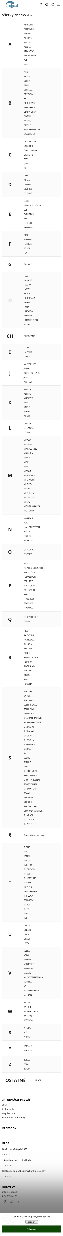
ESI (25, 209)
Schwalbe (29, 744)
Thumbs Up (30, 878)
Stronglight (31, 806)
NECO (27, 531)
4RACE (38, 1080)
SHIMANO (29, 731)
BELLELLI (28, 89)
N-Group (28, 518)
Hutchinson (31, 320)
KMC (26, 402)
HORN (27, 302)
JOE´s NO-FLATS (32, 372)
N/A (26, 522)
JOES (26, 377)
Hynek (27, 324)
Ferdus (28, 243)
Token (27, 882)
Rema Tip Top (31, 657)
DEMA (27, 180)
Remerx (28, 661)
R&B (26, 630)
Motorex (29, 510)
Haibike (28, 280)
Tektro (28, 864)
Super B (28, 824)
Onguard (29, 549)
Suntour (29, 819)
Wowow (28, 1020)
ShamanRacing (32, 722)
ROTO (27, 675)
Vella (27, 950)
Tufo (26, 909)
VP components (33, 990)
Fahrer (28, 239)
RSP (26, 679)
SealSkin (29, 700)
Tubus (27, 904)
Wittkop (28, 1015)
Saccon (28, 691)
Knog (27, 407)
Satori (27, 695)
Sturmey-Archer (33, 810)
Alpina (27, 33)
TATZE (27, 860)
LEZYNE (27, 423)
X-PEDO (27, 1027)
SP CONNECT (30, 771)
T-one (27, 847)
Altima (27, 37)
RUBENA (28, 683)
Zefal (27, 1064)
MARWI (27, 457)
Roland (28, 670)
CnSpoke (28, 145)
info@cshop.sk (10, 1191)
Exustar (28, 227)
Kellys (27, 389)
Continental (31, 150)
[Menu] (59, 5)
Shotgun (29, 740)
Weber (27, 1006)
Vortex (28, 981)
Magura (28, 453)
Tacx (26, 851)
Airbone (28, 24)
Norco (27, 535)
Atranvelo (30, 55)
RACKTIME (29, 635)
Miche (27, 488)
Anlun (27, 42)
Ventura (28, 968)
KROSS (27, 415)
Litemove (29, 427)
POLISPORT (29, 590)
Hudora (28, 311)
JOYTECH (28, 381)
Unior (27, 929)
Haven (27, 289)
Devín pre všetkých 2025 (14, 1149)
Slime (27, 757)
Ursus (27, 938)
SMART (27, 762)
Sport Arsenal (32, 779)
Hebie (27, 293)
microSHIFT (30, 479)
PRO (26, 594)
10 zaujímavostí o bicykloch (16, 1160)
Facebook (4, 1201)
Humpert (29, 315)
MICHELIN (29, 497)
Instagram (11, 1201)
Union (27, 925)
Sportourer (31, 784)
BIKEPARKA (29, 107)
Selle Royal (30, 704)
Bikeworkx (30, 111)
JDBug (27, 368)
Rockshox (29, 666)
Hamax (27, 284)
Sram (27, 793)
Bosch (27, 116)
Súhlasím (31, 1229)
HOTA (26, 306)
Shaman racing (33, 717)
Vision (27, 972)
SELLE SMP (29, 709)
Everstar (29, 214)
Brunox (28, 120)
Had (26, 275)
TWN (26, 913)
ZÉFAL (27, 1059)
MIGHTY (28, 484)
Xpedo (27, 1036)
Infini (27, 356)
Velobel (28, 959)
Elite (26, 200)
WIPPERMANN (31, 1011)
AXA (26, 64)
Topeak (28, 886)
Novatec (28, 540)
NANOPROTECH (32, 527)
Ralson (28, 644)
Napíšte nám (8, 1113)
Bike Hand (29, 102)
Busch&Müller (32, 129)
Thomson (29, 869)
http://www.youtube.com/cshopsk (18, 1201)
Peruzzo (28, 581)
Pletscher (29, 585)
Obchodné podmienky (13, 1117)
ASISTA (27, 46)
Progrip (28, 603)
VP (25, 986)
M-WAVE (28, 439)
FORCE (27, 248)
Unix (26, 934)
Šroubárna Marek (34, 835)
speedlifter (30, 775)
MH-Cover (29, 475)
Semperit (29, 713)
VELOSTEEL (29, 964)
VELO (26, 955)
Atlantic (29, 51)
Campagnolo (31, 141)
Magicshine (30, 448)
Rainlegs (29, 639)
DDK (26, 175)
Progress (29, 598)
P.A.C (26, 563)
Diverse (28, 188)
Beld (26, 85)
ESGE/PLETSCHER (32, 205)
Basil (27, 72)
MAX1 (27, 462)
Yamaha (28, 1045)
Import (28, 352)
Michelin (29, 492)
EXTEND (28, 223)
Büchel (28, 125)
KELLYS (27, 393)
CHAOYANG (29, 336)
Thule (27, 873)
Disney (27, 184)
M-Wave (28, 444)
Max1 (27, 466)
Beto (26, 98)
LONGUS (28, 432)
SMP (26, 766)
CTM (26, 163)
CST (26, 159)
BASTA (27, 76)
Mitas (27, 501)
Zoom (27, 1068)
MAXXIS (27, 470)
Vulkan (28, 994)
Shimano (29, 726)
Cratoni (28, 154)
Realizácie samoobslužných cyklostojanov (23, 1170)
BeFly (27, 80)
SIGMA (27, 748)
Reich (27, 652)
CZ (25, 168)
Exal (26, 218)
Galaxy (27, 264)
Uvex (26, 943)
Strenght (29, 797)
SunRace (28, 815)
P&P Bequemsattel (34, 567)
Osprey (28, 554)
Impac (27, 347)
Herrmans (29, 297)
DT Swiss (28, 193)
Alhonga (29, 29)
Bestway (28, 94)
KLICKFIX (28, 398)
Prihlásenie (8, 1109)
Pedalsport (30, 576)
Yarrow (28, 1050)
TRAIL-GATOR (30, 891)
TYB (26, 917)
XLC (25, 1032)
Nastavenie (32, 1222)
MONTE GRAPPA (32, 506)
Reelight (29, 648)
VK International (34, 977)
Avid (26, 60)
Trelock (28, 895)
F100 (26, 235)
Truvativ (28, 900)
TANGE (27, 856)
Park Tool (29, 572)
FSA (25, 252)
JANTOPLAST (30, 364)
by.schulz (29, 133)
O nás (5, 1105)
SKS (26, 753)
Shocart (28, 735)
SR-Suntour (30, 788)
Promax (28, 607)
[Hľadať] (47, 5)
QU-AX (27, 621)
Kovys (27, 411)
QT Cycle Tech (31, 616)
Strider (28, 801)
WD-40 (27, 1002)
